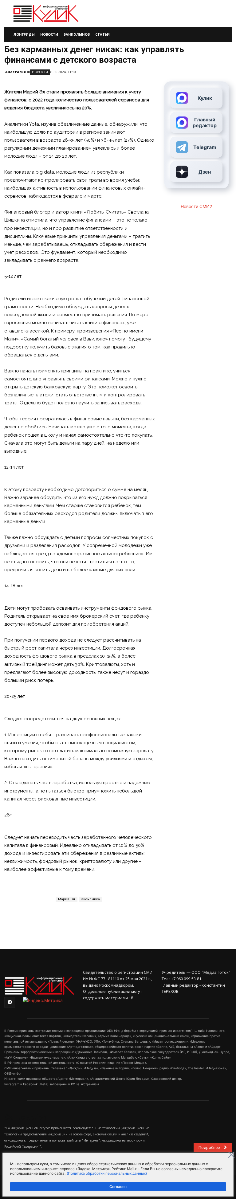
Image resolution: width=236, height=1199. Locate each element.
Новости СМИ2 (196, 206)
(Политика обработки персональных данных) (107, 1173)
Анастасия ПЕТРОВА (24, 71)
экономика (90, 899)
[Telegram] (9, 1002)
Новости (49, 34)
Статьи (102, 34)
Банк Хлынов (77, 34)
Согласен (118, 1186)
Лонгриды (24, 34)
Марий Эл (66, 899)
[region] (118, 1174)
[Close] (231, 1155)
